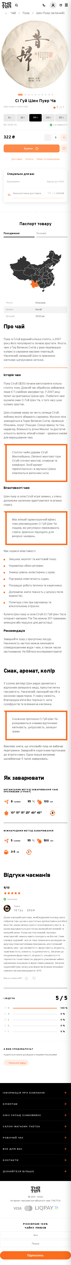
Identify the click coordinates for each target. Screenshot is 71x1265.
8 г (9, 117)
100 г (48, 117)
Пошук (16, 5)
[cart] (60, 5)
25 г (23, 117)
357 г (61, 117)
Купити (28, 148)
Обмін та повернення (48, 159)
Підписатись (35, 1255)
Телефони (44, 5)
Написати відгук (17, 1062)
